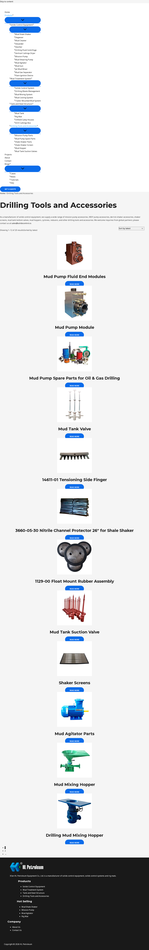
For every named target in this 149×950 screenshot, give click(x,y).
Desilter (18, 47)
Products (8, 15)
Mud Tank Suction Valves (26, 151)
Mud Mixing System (23, 94)
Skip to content (6, 1)
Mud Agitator (21, 62)
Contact (8, 161)
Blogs (7, 164)
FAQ (12, 183)
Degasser (19, 37)
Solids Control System (24, 88)
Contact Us (17, 930)
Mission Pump (21, 56)
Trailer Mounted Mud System (28, 100)
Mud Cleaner (20, 40)
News (12, 176)
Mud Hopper (20, 148)
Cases (13, 173)
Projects (8, 154)
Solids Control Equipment (21, 25)
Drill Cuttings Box (23, 123)
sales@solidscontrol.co (21, 223)
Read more (74, 284)
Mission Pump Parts (24, 135)
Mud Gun (19, 66)
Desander (19, 44)
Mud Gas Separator (23, 72)
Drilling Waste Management (27, 91)
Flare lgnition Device (24, 75)
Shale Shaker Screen (24, 145)
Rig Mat (18, 116)
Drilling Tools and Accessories (23, 126)
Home (7, 12)
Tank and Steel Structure (21, 104)
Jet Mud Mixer (21, 69)
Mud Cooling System (24, 97)
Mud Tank (19, 113)
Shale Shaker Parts (23, 142)
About (7, 157)
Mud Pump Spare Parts (25, 138)
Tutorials (14, 180)
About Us (16, 927)
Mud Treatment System (20, 78)
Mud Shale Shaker (23, 34)
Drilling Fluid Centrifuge (26, 50)
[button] (13, 15)
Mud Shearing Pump (24, 59)
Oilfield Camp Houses (24, 119)
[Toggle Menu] (23, 20)
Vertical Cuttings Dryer (25, 53)
